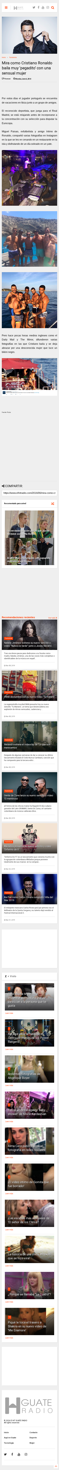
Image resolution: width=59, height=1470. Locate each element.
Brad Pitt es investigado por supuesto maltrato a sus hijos (29, 560)
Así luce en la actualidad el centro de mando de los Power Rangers (28, 1038)
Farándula (13, 57)
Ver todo (52, 618)
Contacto (33, 1432)
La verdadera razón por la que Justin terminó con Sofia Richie (28, 532)
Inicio (4, 57)
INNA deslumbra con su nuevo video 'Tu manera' (29, 696)
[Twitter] (34, 7)
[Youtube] (43, 7)
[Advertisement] (29, 448)
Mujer (32, 1443)
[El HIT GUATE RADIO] (19, 8)
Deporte (33, 1438)
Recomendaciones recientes (18, 617)
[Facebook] (38, 7)
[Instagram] (47, 7)
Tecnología (9, 1443)
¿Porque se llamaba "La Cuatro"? (29, 1294)
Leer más (9, 1013)
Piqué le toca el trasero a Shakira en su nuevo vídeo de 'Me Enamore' (27, 1326)
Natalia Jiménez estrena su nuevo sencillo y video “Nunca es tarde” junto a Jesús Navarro (28, 644)
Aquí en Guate (10, 1438)
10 (9, 1317)
